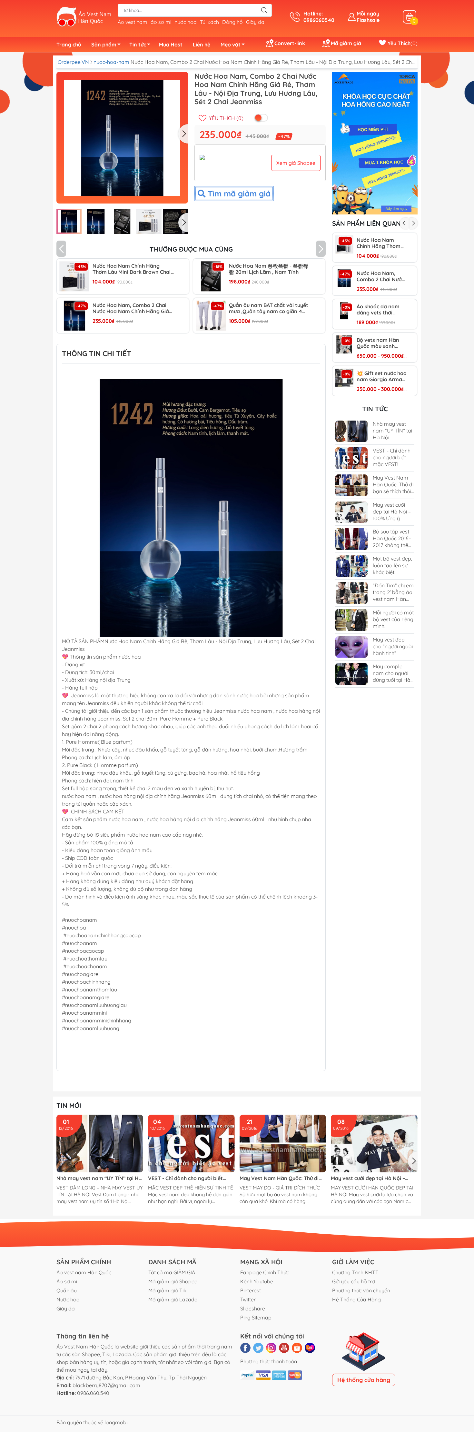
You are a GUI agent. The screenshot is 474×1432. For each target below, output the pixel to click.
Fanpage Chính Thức (264, 1272)
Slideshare (252, 1308)
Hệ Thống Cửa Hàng (356, 1299)
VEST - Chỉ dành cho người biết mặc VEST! (391, 457)
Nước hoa (68, 1299)
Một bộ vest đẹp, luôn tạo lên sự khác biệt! (392, 565)
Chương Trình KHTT (355, 1272)
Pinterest (250, 1290)
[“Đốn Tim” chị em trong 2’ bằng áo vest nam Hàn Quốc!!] (351, 593)
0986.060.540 (93, 1393)
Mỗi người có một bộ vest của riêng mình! (393, 619)
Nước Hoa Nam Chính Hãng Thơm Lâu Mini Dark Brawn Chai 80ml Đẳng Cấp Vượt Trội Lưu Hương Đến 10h (132, 269)
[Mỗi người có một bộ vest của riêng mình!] (351, 620)
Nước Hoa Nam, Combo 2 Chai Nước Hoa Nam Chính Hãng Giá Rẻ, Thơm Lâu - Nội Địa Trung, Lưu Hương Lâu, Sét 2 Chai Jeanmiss (131, 308)
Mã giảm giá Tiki (167, 1290)
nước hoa (185, 22)
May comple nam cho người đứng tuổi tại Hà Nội (391, 676)
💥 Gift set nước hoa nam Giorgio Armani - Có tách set (382, 376)
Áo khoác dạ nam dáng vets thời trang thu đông (378, 309)
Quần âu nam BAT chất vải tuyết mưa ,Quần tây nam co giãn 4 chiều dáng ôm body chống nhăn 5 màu (269, 308)
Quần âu (66, 1290)
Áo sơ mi (66, 1281)
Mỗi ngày (368, 13)
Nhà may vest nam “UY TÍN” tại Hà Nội (392, 431)
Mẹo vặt (231, 44)
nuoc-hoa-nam (112, 62)
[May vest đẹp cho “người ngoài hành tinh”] (351, 647)
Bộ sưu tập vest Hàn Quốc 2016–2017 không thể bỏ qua (392, 541)
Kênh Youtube (256, 1281)
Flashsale (368, 20)
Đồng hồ (232, 22)
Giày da (255, 22)
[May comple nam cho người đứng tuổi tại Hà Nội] (351, 674)
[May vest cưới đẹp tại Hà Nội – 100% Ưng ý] (351, 512)
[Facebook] (245, 1348)
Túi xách (209, 22)
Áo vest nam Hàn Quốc (83, 1272)
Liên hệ (201, 44)
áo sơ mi (161, 22)
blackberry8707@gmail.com (106, 1385)
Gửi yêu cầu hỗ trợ (353, 1281)
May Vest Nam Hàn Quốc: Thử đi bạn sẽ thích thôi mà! (393, 487)
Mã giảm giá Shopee (172, 1281)
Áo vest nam (132, 22)
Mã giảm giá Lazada (173, 1299)
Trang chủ (68, 44)
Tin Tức (375, 409)
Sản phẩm (103, 44)
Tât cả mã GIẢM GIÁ (171, 1272)
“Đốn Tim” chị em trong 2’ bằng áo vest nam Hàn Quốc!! (393, 595)
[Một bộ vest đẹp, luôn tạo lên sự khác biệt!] (351, 566)
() (402, 43)
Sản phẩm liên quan (366, 223)
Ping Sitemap (256, 1317)
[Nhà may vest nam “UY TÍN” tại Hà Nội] (351, 431)
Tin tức (137, 44)
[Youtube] (284, 1348)
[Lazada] (310, 1348)
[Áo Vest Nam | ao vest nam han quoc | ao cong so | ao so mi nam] (83, 16)
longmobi (115, 1422)
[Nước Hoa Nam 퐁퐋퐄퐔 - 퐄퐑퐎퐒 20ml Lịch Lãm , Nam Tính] (211, 276)
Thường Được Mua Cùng (191, 249)
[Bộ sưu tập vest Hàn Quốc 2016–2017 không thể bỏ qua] (351, 539)
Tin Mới (68, 1105)
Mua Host (171, 44)
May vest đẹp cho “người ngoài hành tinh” (393, 646)
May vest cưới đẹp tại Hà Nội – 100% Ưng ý (392, 512)
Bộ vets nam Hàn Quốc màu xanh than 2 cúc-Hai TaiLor (378, 343)
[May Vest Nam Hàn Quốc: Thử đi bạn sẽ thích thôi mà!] (351, 485)
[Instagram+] (271, 1348)
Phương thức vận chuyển (361, 1290)
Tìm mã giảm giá (237, 195)
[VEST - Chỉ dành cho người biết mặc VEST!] (351, 458)
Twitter (248, 1299)
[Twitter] (258, 1348)
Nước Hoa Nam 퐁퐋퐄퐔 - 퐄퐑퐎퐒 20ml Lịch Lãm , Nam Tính (268, 269)
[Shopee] (297, 1348)
